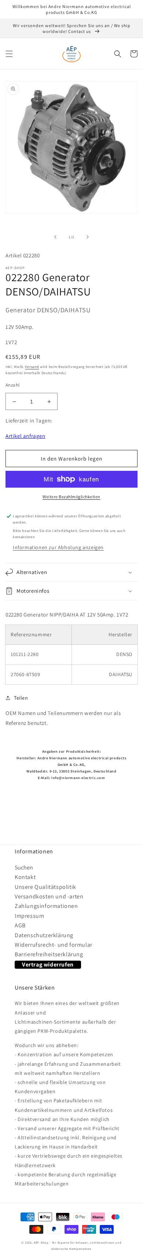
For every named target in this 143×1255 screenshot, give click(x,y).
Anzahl (12, 385)
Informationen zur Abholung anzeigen (58, 547)
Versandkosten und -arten (49, 896)
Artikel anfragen (25, 435)
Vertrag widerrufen (48, 964)
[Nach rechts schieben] (88, 237)
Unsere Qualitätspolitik (45, 887)
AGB (20, 925)
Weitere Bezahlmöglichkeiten (71, 496)
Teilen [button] (21, 697)
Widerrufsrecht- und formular (53, 945)
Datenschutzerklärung (44, 935)
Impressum (29, 916)
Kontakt (25, 877)
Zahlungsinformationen (46, 906)
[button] (9, 54)
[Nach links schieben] (55, 237)
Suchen (24, 867)
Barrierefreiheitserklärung (49, 954)
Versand (32, 366)
